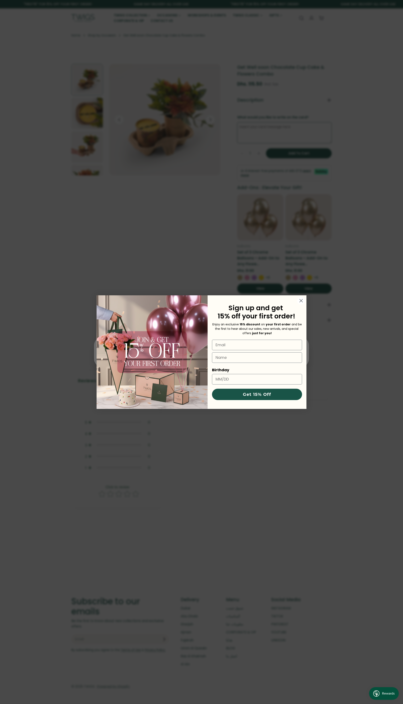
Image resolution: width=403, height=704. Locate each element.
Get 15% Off (257, 394)
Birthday (220, 370)
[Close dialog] (301, 300)
